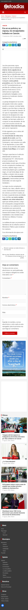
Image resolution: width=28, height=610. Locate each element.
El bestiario (5, 564)
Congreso (3, 594)
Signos (4, 575)
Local (4, 533)
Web (3, 312)
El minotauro (6, 566)
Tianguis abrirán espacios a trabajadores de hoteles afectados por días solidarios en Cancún (13, 436)
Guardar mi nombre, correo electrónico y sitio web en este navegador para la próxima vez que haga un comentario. (12, 325)
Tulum (4, 551)
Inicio (2, 528)
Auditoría (5, 562)
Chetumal (5, 480)
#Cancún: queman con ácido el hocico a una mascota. (14, 248)
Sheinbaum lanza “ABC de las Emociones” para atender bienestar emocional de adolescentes (13, 513)
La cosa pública (7, 568)
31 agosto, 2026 (6, 440)
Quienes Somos (5, 585)
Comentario (7, 278)
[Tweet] (6, 45)
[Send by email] (13, 45)
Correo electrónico (9, 305)
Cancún (4, 25)
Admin (12, 440)
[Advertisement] (14, 397)
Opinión (16, 457)
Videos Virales (5, 601)
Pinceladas (5, 573)
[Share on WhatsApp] (10, 45)
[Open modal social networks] (19, 45)
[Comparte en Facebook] (3, 45)
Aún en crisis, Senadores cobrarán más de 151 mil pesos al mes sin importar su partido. (13, 256)
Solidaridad (5, 548)
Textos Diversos (7, 577)
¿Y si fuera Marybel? (8, 461)
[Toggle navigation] (3, 12)
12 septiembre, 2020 (7, 36)
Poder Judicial (4, 598)
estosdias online (17, 36)
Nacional (5, 507)
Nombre (5, 298)
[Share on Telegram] (16, 45)
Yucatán (3, 553)
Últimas (5, 415)
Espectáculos (4, 596)
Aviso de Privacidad (6, 587)
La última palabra (8, 457)
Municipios (11, 431)
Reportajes (4, 531)
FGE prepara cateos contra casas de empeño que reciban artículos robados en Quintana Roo (14, 486)
